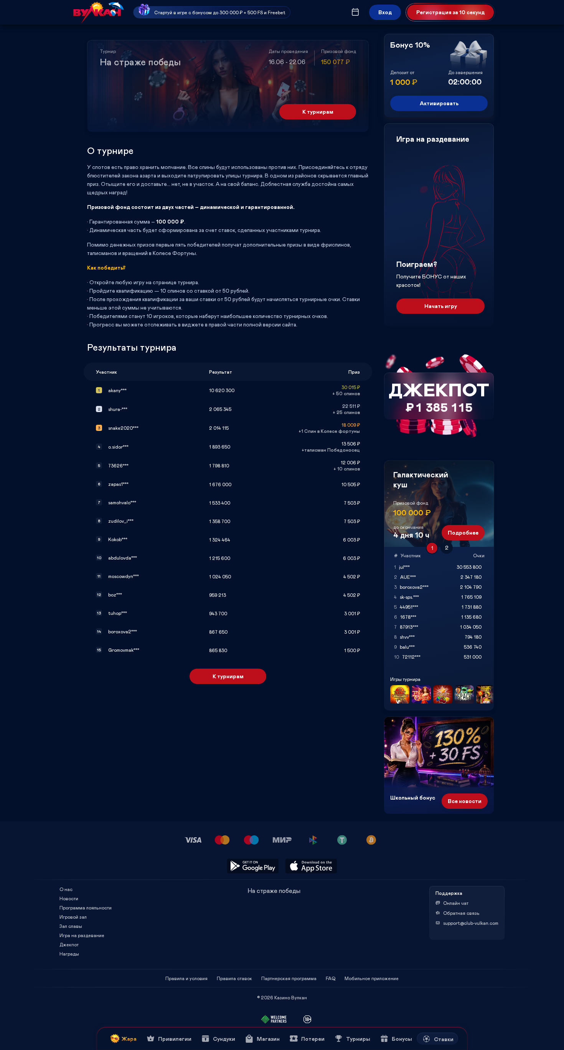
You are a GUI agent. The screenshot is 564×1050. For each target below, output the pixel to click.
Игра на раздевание (81, 935)
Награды (69, 954)
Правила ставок (234, 978)
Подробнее (463, 532)
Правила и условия (186, 978)
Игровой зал (73, 917)
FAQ (330, 978)
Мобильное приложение (372, 978)
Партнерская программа (289, 978)
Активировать (439, 103)
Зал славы (70, 926)
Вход (385, 12)
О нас (66, 889)
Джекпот (69, 944)
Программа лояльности (85, 907)
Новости (68, 898)
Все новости (465, 801)
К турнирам (317, 111)
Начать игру (440, 306)
